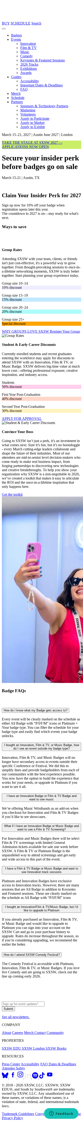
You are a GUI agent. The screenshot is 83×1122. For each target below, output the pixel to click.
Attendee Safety (13, 1068)
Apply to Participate (34, 118)
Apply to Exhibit (32, 127)
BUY (6, 23)
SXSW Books (56, 1048)
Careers (17, 1033)
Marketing (27, 110)
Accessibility (29, 81)
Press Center (11, 1064)
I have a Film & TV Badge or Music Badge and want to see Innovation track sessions (41, 870)
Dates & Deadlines (62, 1064)
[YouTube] (50, 1077)
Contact (40, 1033)
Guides (16, 77)
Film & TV (28, 48)
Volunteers (28, 114)
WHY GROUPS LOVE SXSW (26, 331)
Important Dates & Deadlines (41, 85)
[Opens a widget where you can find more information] (61, 1114)
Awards (26, 73)
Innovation (28, 44)
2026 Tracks (29, 64)
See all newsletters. (16, 1017)
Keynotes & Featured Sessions (42, 60)
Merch (16, 93)
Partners (17, 102)
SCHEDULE (20, 23)
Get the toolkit (12, 494)
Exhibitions (28, 69)
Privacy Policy (12, 1118)
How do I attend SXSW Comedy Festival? (32, 954)
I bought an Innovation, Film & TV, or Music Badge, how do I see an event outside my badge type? (41, 746)
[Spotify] (35, 1077)
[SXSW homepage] (41, 999)
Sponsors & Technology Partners (44, 106)
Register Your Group (65, 331)
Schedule (17, 98)
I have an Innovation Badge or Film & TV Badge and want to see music (42, 797)
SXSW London (34, 1048)
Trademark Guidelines (18, 1114)
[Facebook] (13, 1077)
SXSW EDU (12, 1048)
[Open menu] (4, 28)
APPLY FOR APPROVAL (22, 419)
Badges (16, 35)
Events (16, 39)
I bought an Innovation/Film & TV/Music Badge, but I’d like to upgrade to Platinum (41, 908)
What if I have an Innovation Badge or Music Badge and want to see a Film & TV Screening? (41, 827)
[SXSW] (41, 19)
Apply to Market (32, 123)
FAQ (24, 89)
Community (55, 1033)
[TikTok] (42, 1077)
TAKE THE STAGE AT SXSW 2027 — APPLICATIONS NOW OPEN (32, 145)
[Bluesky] (5, 1077)
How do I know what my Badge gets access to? (35, 710)
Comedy (26, 56)
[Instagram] (21, 1077)
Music (24, 52)
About (6, 1033)
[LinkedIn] (28, 1077)
